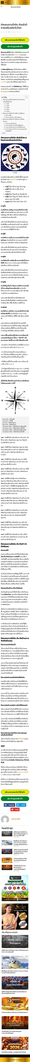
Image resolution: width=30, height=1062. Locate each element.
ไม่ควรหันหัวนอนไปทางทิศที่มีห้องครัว (15, 127)
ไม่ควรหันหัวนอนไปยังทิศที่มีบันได (14, 125)
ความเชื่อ (3, 82)
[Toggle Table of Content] (25, 97)
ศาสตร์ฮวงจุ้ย (17, 55)
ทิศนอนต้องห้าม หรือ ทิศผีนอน (14, 117)
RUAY (7, 2)
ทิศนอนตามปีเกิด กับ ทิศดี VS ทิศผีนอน (14, 113)
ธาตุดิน (7, 109)
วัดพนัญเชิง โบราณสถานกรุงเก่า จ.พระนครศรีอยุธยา (20, 867)
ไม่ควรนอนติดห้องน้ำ (11, 123)
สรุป (4, 133)
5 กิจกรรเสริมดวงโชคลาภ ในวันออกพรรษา (20, 859)
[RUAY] (3, 2)
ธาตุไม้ (7, 105)
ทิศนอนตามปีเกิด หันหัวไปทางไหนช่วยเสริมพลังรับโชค (14, 101)
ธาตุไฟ (7, 107)
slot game (19, 1059)
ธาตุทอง (8, 111)
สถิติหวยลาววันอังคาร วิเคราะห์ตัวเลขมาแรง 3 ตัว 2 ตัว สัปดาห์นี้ (21, 834)
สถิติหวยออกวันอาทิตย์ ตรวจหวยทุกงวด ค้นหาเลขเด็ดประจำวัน (21, 851)
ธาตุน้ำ (7, 103)
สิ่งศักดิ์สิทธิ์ (20, 739)
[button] (9, 805)
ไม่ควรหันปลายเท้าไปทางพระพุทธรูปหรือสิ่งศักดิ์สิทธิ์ (16, 130)
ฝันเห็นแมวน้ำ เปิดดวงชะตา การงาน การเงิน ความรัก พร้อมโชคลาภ (20, 842)
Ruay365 (5, 91)
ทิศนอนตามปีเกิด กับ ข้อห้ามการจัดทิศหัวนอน (13, 120)
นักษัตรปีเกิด (13, 179)
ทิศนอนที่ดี (8, 115)
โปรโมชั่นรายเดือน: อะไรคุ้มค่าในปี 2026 (14, 1052)
